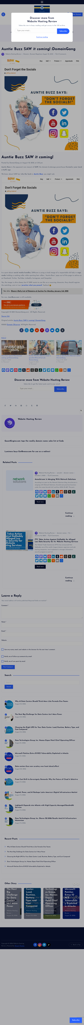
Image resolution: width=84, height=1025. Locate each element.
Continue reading (42, 37)
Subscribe (63, 31)
